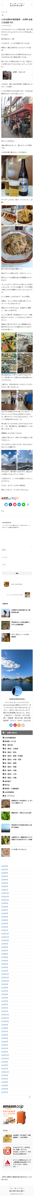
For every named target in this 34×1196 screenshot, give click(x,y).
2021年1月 (4, 1068)
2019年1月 (4, 1078)
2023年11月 (5, 977)
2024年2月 (4, 967)
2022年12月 (5, 1014)
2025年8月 (4, 906)
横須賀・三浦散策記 (12, 788)
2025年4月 (4, 920)
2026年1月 (4, 890)
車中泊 (7, 785)
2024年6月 (4, 954)
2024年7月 (4, 950)
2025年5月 (4, 917)
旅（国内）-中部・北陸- (13, 759)
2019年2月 (4, 1075)
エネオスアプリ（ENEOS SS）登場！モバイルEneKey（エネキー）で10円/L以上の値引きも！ (22, 1150)
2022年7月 (4, 1031)
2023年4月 (4, 1001)
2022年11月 (5, 1018)
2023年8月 (4, 987)
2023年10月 (5, 981)
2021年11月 (5, 1055)
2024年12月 (5, 933)
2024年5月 (4, 957)
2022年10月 (5, 1021)
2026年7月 (4, 869)
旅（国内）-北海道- (11, 748)
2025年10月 (5, 900)
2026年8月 (4, 866)
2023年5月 (4, 998)
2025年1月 (4, 930)
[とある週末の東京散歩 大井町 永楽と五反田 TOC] (19, 504)
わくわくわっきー (17, 5)
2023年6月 (4, 994)
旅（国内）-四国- (11, 767)
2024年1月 (4, 971)
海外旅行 (8, 781)
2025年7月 (4, 910)
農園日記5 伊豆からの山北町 (21, 813)
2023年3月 (4, 1004)
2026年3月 (4, 883)
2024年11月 (5, 937)
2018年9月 (4, 1082)
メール (4, 557)
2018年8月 (4, 1085)
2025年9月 (4, 903)
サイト (4, 565)
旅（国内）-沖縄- (11, 778)
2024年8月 (4, 947)
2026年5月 (4, 876)
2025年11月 (5, 896)
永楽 (27, 43)
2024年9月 (4, 944)
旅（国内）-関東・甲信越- (14, 756)
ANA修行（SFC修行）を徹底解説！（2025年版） (22, 1136)
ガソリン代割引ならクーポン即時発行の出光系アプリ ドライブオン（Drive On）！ (22, 1163)
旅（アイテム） (10, 796)
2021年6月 (4, 1065)
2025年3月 (4, 923)
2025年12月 (5, 893)
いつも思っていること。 (19, 849)
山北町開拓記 (9, 792)
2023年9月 (4, 984)
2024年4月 (4, 960)
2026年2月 (4, 886)
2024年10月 (5, 940)
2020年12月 (5, 1072)
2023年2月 (4, 1008)
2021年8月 (4, 1062)
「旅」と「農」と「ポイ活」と (17, 1188)
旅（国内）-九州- (11, 774)
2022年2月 (4, 1048)
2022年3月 (4, 1045)
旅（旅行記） (9, 745)
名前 (4, 550)
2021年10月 (5, 1058)
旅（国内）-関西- (11, 763)
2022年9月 (4, 1024)
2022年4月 (4, 1041)
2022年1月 (4, 1051)
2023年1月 (4, 1011)
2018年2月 (4, 1092)
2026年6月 (4, 873)
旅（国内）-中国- (11, 770)
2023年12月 (5, 974)
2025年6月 (4, 913)
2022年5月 (4, 1038)
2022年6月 (4, 1035)
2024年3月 (4, 964)
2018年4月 (4, 1089)
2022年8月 (4, 1028)
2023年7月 (4, 991)
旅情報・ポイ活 (10, 741)
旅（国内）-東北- (11, 752)
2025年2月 (4, 927)
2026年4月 (4, 879)
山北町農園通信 (10, 738)
